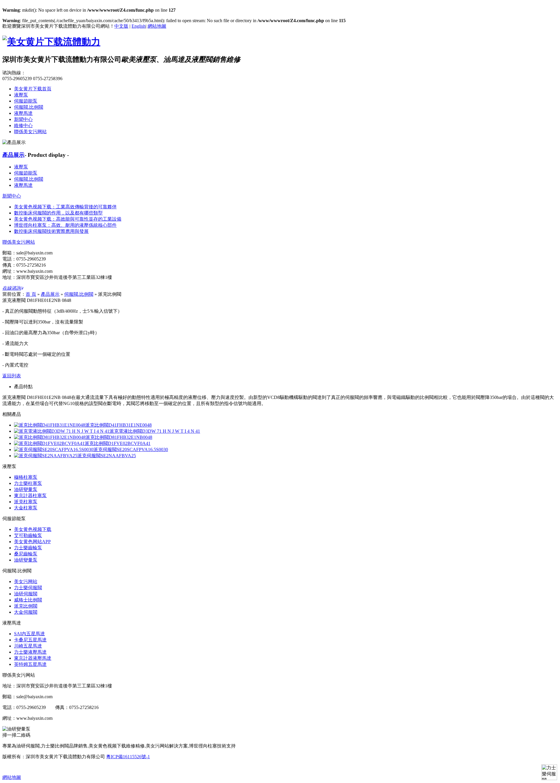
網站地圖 (157, 26)
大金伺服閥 (25, 612)
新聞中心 (23, 119)
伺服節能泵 (25, 100)
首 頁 (31, 294)
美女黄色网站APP (32, 541)
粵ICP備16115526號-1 (128, 756)
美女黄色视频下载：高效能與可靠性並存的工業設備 (67, 219)
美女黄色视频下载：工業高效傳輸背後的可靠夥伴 (65, 206)
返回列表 (11, 375)
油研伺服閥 (25, 593)
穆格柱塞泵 (25, 477)
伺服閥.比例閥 (28, 107)
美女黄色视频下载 (32, 529)
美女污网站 (25, 581)
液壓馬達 (23, 113)
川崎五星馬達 (28, 645)
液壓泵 (21, 94)
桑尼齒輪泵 (25, 553)
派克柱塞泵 (25, 501)
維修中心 (23, 125)
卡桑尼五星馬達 (30, 639)
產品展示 (13, 155)
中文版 (121, 26)
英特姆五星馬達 (30, 664)
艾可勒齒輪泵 (28, 535)
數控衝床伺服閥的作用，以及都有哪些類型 (58, 212)
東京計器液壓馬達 (32, 658)
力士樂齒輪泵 (28, 547)
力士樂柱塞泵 (28, 483)
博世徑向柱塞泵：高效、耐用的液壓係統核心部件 (65, 225)
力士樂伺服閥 (28, 587)
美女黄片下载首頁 (32, 88)
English (139, 26)
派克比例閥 (25, 605)
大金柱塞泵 (25, 507)
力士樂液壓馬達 (30, 652)
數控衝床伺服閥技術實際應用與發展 (51, 231)
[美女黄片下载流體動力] (51, 41)
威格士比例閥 (28, 599)
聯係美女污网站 (30, 131)
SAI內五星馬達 (29, 633)
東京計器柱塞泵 (30, 495)
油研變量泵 (25, 489)
